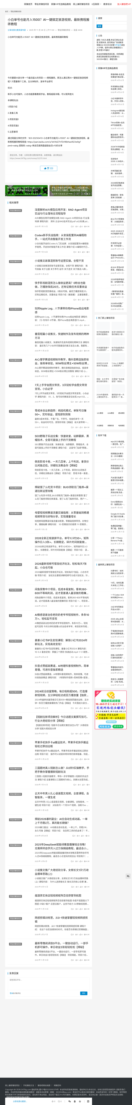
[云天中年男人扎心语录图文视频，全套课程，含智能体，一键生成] (20, 799)
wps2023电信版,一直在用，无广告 (118, 444)
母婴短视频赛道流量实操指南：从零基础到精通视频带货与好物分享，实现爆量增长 (62, 514)
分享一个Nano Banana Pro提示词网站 (117, 540)
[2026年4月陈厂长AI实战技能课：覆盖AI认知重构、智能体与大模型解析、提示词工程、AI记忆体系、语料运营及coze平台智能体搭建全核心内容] (103, 306)
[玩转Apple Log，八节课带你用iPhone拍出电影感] (20, 314)
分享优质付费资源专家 (17, 30)
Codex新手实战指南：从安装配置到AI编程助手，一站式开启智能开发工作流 (61, 237)
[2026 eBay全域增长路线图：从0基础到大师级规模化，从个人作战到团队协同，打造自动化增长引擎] (103, 622)
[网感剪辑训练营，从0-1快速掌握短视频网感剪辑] (20, 923)
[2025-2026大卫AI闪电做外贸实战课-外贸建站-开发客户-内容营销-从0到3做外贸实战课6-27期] (103, 234)
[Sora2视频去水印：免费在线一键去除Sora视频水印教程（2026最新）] (103, 504)
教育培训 (107, 4)
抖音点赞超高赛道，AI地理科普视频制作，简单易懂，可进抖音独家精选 (62, 667)
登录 (11, 993)
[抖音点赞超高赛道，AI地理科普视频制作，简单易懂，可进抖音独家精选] (20, 671)
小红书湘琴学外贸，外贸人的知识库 (117, 101)
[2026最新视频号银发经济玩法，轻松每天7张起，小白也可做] (20, 569)
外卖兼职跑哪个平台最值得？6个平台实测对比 (103, 349)
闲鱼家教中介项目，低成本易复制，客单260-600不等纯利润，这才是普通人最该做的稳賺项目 (62, 591)
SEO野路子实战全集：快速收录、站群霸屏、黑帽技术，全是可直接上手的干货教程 (62, 438)
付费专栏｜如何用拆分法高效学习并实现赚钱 (117, 573)
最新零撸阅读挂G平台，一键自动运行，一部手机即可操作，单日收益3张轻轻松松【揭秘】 (61, 945)
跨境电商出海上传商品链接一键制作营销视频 (117, 468)
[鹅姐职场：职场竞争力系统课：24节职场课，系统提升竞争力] (103, 198)
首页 (6, 12)
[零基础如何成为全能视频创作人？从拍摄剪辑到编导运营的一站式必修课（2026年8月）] (103, 670)
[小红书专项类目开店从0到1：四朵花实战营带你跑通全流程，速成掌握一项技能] (103, 610)
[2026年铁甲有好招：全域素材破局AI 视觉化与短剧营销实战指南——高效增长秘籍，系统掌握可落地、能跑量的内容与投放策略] (103, 282)
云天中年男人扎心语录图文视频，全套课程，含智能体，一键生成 (62, 795)
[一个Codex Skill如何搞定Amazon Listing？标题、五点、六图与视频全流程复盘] (103, 598)
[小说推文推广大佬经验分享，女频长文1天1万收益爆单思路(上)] (20, 876)
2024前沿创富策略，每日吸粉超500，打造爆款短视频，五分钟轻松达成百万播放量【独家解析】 (62, 693)
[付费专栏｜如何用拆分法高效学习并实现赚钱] (103, 573)
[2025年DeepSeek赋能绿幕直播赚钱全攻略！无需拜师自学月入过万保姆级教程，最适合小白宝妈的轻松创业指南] (20, 850)
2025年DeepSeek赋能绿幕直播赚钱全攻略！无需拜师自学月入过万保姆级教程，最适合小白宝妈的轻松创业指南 (62, 846)
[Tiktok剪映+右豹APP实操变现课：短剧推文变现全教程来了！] (103, 125)
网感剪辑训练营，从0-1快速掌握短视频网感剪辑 (61, 919)
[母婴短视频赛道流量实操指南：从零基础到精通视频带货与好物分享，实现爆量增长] (20, 518)
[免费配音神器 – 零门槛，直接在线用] (103, 529)
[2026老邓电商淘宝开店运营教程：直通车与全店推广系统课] (103, 186)
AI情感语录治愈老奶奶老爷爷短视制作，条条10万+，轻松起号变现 (62, 616)
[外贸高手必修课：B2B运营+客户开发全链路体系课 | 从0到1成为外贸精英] (103, 246)
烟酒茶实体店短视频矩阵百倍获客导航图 (58, 895)
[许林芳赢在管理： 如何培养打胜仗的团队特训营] (103, 174)
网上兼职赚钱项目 (81, 4)
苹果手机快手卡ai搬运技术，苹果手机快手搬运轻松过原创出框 (61, 744)
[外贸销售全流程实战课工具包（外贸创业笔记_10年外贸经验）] (103, 89)
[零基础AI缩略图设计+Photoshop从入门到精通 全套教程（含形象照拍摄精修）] (103, 258)
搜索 (100, 18)
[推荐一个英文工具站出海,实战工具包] (103, 492)
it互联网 (95, 4)
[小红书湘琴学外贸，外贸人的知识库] (103, 101)
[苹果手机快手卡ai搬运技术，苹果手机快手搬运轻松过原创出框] (20, 748)
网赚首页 (28, 4)
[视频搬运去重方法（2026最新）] (103, 456)
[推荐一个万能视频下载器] (103, 553)
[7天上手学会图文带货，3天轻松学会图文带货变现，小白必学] (20, 391)
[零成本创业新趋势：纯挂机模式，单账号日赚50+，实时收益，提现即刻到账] (20, 416)
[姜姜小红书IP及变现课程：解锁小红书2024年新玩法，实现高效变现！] (20, 646)
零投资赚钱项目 (42, 4)
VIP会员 (118, 45)
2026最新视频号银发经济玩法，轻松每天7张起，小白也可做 (61, 565)
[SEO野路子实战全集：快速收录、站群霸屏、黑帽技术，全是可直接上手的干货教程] (20, 442)
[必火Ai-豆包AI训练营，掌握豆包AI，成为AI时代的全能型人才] (103, 270)
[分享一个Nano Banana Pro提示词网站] (103, 541)
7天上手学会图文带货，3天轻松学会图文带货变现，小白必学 (61, 387)
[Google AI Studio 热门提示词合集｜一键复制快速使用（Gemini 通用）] (103, 517)
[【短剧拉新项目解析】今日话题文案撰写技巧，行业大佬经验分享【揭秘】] (20, 722)
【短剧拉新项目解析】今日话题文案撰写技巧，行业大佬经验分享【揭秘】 (62, 718)
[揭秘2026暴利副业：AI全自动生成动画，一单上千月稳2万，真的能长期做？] (20, 824)
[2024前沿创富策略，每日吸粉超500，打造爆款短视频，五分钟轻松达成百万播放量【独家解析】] (20, 697)
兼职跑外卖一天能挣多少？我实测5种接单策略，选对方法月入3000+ (118, 395)
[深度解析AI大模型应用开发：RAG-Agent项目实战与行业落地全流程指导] (20, 215)
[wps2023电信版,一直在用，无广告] (103, 444)
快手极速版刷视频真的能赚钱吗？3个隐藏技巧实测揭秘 (103, 333)
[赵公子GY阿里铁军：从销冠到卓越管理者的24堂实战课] (103, 222)
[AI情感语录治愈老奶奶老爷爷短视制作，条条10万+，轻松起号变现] (20, 620)
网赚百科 (57, 1085)
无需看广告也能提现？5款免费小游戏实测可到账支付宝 (118, 380)
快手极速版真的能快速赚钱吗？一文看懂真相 (118, 349)
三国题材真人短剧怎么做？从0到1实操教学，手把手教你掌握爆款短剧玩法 (62, 769)
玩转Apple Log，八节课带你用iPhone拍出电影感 (62, 310)
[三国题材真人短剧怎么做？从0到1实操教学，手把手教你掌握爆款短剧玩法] (20, 773)
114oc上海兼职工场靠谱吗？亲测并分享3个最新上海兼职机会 (118, 364)
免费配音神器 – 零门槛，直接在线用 (117, 528)
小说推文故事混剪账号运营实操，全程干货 (59, 260)
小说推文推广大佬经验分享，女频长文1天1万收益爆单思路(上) (62, 872)
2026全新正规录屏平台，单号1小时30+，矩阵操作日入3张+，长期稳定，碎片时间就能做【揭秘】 (62, 540)
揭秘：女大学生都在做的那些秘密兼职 (103, 380)
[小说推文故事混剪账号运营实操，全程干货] (20, 266)
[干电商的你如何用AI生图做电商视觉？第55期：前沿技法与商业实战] (103, 634)
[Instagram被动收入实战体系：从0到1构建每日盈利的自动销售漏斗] (103, 113)
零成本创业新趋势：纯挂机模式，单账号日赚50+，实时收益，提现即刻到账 (60, 412)
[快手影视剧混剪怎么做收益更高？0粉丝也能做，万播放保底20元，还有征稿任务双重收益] (20, 288)
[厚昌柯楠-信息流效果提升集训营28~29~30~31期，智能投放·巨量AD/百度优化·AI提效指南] (103, 77)
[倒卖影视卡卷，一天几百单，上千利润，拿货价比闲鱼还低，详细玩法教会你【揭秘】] (20, 467)
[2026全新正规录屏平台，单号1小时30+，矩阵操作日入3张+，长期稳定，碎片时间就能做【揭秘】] (20, 544)
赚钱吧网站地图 (44, 1085)
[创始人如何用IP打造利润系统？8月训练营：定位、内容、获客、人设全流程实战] (103, 658)
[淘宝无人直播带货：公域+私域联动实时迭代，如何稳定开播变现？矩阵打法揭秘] (103, 682)
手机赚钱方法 (28, 1085)
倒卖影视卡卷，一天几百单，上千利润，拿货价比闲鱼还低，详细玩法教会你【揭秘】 (62, 463)
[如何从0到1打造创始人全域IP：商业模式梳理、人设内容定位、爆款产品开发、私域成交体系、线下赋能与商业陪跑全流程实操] (103, 646)
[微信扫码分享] (69, 1101)
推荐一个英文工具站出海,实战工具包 (117, 492)
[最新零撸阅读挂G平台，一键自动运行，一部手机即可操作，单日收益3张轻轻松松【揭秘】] (20, 949)
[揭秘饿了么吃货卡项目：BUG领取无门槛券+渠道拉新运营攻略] (20, 493)
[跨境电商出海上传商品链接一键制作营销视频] (103, 468)
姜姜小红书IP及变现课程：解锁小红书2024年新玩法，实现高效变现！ (61, 642)
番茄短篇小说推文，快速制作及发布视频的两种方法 (62, 335)
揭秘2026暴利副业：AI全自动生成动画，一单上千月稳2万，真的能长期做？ (61, 821)
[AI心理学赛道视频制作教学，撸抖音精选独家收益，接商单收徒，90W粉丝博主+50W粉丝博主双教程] (20, 365)
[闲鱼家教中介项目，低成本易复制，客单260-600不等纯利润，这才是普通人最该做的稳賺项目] (20, 595)
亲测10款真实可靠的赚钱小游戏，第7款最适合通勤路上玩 (118, 333)
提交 (83, 993)
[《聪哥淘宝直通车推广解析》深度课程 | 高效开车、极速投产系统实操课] (103, 294)
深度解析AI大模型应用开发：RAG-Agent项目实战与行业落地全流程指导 (61, 211)
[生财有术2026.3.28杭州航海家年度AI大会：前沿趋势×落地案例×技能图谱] (103, 162)
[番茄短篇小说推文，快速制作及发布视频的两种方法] (20, 339)
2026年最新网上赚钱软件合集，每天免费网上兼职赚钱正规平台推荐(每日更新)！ (103, 395)
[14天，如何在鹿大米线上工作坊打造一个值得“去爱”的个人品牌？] (103, 585)
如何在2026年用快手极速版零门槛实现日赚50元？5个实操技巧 (103, 364)
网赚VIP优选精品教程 (61, 4)
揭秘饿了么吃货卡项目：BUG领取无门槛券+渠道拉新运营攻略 (61, 489)
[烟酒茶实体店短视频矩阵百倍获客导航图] (20, 901)
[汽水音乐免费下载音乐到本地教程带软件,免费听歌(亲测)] (103, 480)
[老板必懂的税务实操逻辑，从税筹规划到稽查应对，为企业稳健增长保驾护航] (103, 210)
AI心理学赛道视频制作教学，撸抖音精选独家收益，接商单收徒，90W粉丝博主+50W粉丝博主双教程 (62, 361)
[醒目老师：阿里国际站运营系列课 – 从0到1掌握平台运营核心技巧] (103, 137)
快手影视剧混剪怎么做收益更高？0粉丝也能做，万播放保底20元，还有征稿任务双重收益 (61, 284)
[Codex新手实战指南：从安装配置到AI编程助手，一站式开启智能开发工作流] (20, 241)
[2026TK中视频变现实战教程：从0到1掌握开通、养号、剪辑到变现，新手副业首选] (103, 149)
